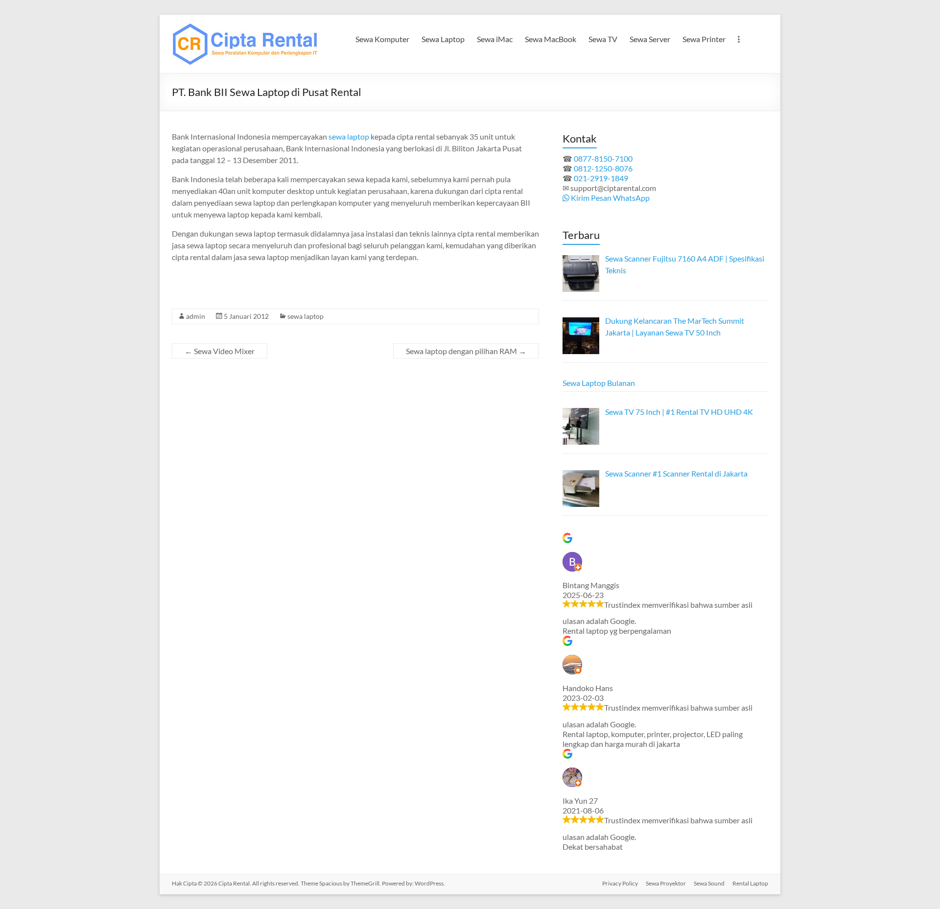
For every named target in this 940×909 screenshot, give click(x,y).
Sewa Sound (709, 883)
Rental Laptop (750, 883)
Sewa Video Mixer (220, 351)
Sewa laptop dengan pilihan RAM (466, 351)
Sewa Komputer (382, 39)
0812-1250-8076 (603, 168)
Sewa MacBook (550, 39)
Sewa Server (650, 39)
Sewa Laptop (443, 39)
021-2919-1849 (601, 178)
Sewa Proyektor (666, 883)
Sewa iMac (495, 39)
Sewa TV (602, 39)
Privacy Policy (620, 883)
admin (195, 316)
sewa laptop (349, 136)
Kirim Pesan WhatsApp (609, 197)
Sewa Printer (704, 39)
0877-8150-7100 (603, 158)
